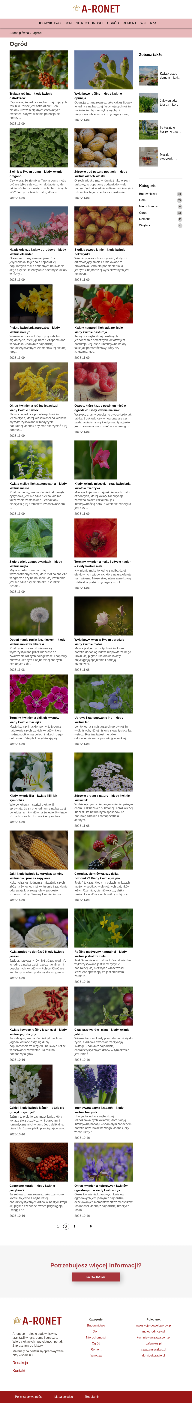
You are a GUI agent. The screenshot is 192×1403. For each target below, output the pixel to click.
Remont (130, 23)
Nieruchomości (89, 23)
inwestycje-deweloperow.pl (154, 1325)
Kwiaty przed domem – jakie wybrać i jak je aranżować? (169, 76)
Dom (68, 23)
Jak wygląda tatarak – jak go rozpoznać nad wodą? (170, 103)
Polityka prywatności (28, 1396)
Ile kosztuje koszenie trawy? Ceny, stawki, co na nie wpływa (171, 130)
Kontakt (19, 1370)
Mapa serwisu (63, 1396)
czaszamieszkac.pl (153, 1349)
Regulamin (92, 1396)
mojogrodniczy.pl (153, 1331)
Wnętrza (148, 23)
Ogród (113, 23)
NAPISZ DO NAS (96, 1276)
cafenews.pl (154, 1343)
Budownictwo (48, 23)
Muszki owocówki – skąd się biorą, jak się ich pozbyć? (169, 157)
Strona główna (19, 33)
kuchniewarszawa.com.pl (153, 1337)
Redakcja (20, 1363)
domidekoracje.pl (153, 1355)
